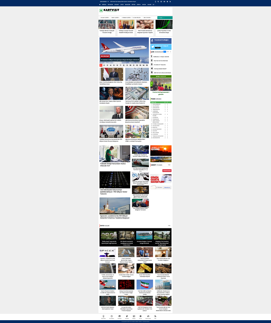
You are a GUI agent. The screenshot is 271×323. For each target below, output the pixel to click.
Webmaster (148, 318)
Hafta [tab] (168, 51)
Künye (140, 318)
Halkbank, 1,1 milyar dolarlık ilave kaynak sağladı (159, 57)
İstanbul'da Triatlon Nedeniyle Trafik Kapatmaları (161, 94)
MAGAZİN (127, 4)
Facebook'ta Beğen (162, 40)
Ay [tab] (170, 51)
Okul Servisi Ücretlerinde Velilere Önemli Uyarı (159, 61)
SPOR (122, 4)
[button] (154, 4)
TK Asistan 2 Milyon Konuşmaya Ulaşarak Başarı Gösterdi (120, 60)
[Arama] (158, 1)
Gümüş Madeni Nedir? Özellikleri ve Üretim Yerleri (158, 69)
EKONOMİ (110, 4)
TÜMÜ (169, 164)
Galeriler (120, 318)
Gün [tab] (164, 51)
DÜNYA (139, 4)
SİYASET (116, 4)
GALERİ (149, 4)
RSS (155, 318)
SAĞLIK (144, 4)
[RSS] (170, 1)
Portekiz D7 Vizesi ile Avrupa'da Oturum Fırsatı (158, 65)
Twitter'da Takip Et (161, 46)
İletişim (134, 318)
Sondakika (111, 318)
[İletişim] (161, 1)
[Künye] (167, 1)
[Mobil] (155, 1)
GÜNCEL (104, 4)
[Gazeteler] (164, 1)
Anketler (127, 318)
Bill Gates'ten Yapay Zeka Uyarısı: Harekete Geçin (123, 1)
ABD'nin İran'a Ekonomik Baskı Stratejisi (160, 73)
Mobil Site (103, 318)
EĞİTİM (133, 4)
